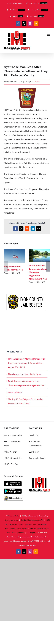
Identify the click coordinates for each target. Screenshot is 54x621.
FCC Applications (18, 533)
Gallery (18, 256)
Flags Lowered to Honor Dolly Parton (11, 256)
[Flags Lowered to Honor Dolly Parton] (14, 256)
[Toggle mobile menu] (48, 34)
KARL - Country (10, 451)
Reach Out (33, 435)
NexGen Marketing (11, 520)
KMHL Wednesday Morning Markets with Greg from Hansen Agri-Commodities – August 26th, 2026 (26, 362)
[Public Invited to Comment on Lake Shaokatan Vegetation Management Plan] (39, 255)
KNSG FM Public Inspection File (16, 528)
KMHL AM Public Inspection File (32, 520)
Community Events (37, 458)
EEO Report (34, 451)
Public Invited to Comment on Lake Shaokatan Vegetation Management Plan (36, 256)
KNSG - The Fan (11, 464)
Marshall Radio (13, 516)
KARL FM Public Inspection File (36, 524)
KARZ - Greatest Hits (13, 458)
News (37, 81)
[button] (6, 266)
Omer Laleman (15, 392)
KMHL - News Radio (13, 435)
